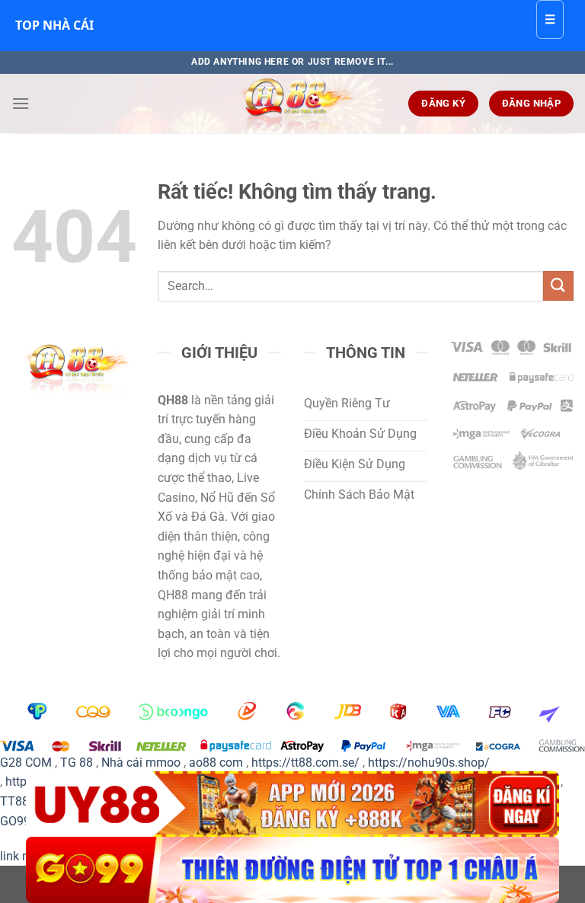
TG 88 (76, 762)
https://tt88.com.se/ (305, 762)
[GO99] (292, 870)
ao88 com (216, 762)
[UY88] (292, 804)
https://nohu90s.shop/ (429, 762)
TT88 (14, 801)
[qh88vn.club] (292, 103)
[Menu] (20, 103)
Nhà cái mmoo (141, 762)
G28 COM (26, 762)
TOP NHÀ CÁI (54, 25)
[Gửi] (558, 286)
